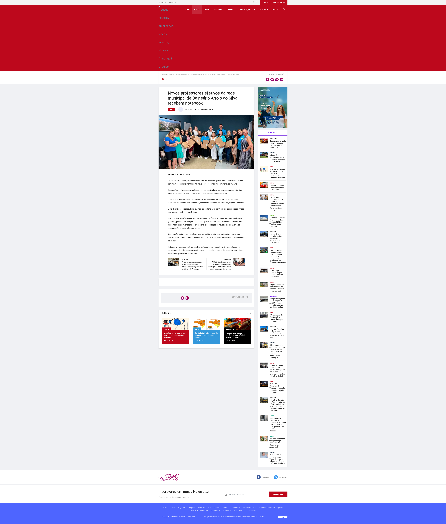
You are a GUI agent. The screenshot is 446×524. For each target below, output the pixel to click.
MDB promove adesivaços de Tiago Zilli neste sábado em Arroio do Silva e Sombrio (277, 459)
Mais (274, 9)
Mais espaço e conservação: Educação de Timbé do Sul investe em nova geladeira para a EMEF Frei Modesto (277, 424)
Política (264, 9)
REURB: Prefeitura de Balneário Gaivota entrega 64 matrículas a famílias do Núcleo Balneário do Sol (277, 370)
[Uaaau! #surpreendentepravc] (166, 38)
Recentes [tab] (273, 132)
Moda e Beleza (239, 510)
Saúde (271, 416)
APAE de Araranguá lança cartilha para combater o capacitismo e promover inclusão (277, 173)
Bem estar (227, 510)
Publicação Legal (248, 9)
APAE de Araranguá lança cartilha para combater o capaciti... (174, 335)
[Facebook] (253, 2)
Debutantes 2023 (249, 508)
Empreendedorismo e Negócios (271, 508)
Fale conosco (172, 2)
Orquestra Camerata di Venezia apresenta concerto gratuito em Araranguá (277, 388)
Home (187, 9)
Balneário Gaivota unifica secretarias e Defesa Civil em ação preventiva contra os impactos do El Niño (277, 405)
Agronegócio (215, 510)
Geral (196, 9)
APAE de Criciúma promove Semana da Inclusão (276, 187)
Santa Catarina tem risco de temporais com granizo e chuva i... (206, 335)
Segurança (219, 9)
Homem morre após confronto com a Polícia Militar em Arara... (236, 335)
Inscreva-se (278, 494)
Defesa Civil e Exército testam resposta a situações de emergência (275, 238)
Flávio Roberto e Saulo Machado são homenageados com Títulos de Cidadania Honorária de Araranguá (277, 351)
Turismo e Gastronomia (199, 510)
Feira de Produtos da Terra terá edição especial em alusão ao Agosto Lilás (277, 333)
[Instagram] (256, 2)
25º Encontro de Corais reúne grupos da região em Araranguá (276, 318)
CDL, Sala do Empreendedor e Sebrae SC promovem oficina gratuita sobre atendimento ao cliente (276, 203)
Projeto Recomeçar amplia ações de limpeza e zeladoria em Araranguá (277, 287)
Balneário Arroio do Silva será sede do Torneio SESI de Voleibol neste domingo (277, 222)
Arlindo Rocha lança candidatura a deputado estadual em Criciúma (277, 158)
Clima (206, 9)
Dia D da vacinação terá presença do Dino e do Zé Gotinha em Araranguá (277, 442)
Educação (273, 296)
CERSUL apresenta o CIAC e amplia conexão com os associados (277, 273)
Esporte (232, 9)
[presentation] (247, 313)
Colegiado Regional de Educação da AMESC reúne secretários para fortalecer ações (277, 302)
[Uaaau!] (169, 477)
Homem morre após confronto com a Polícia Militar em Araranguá (277, 144)
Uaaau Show (235, 508)
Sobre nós (162, 2)
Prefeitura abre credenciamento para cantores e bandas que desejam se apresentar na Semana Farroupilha (277, 256)
